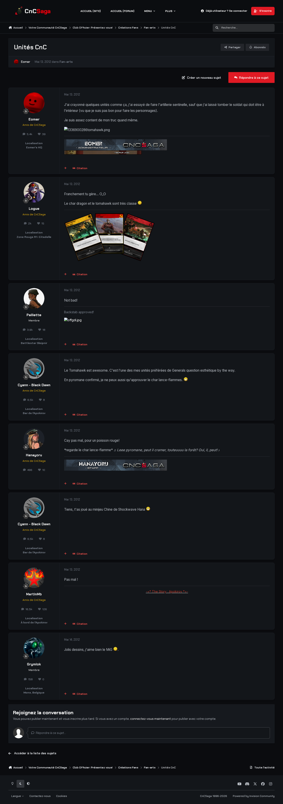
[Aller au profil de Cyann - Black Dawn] (34, 368)
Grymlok (34, 664)
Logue (34, 208)
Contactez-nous (40, 796)
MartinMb (34, 594)
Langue (16, 796)
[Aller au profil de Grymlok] (34, 648)
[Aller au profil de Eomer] (16, 61)
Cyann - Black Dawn (34, 385)
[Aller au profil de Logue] (34, 192)
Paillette (34, 315)
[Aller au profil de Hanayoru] (34, 438)
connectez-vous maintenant (150, 719)
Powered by (254, 796)
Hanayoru (34, 455)
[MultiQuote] (65, 168)
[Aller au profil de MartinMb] (34, 577)
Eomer (25, 62)
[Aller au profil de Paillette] (34, 298)
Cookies (61, 796)
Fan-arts (66, 62)
